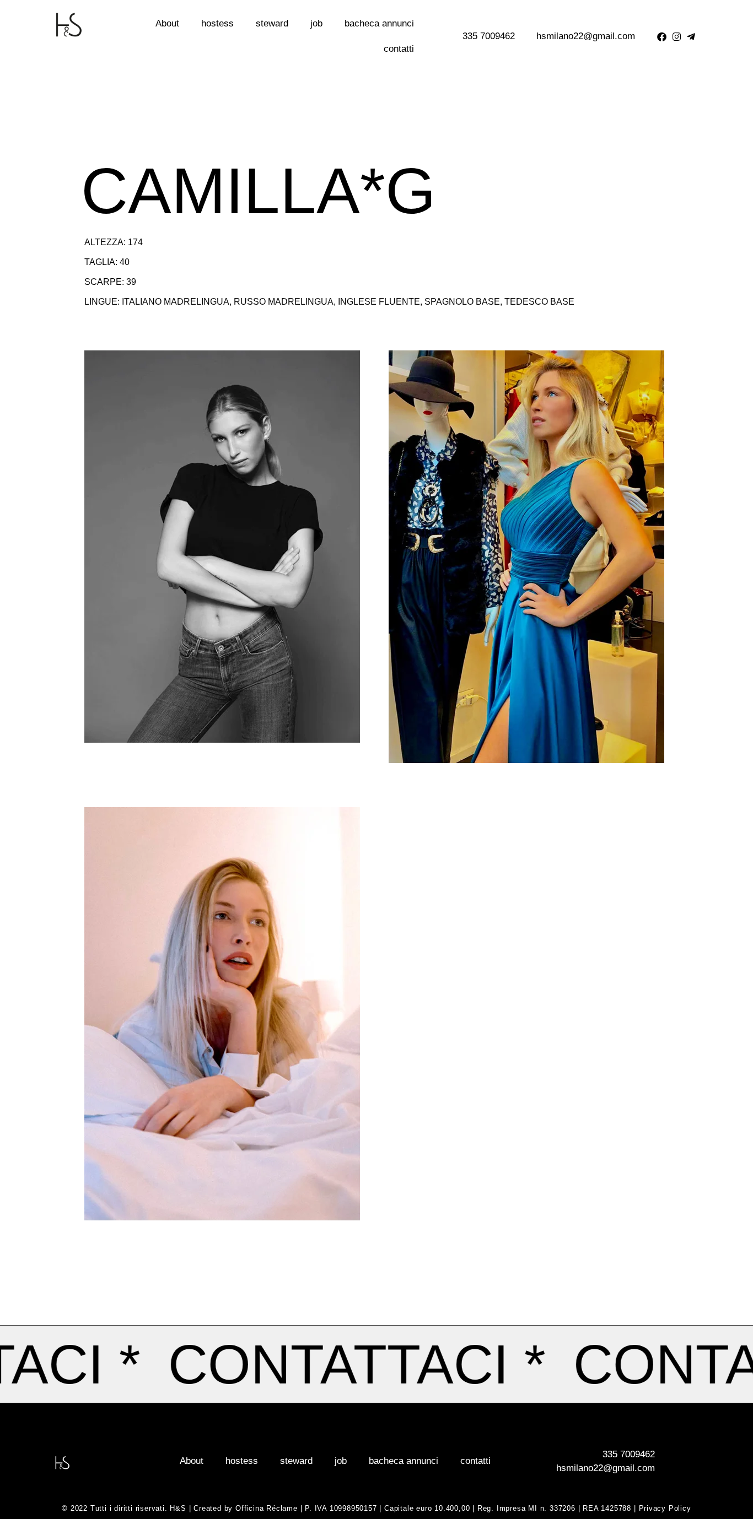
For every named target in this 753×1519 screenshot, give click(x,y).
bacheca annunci (379, 23)
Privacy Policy (665, 1508)
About (167, 23)
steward (272, 23)
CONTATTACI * (396, 1364)
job (316, 23)
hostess (217, 23)
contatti (399, 49)
